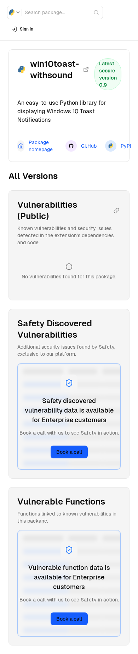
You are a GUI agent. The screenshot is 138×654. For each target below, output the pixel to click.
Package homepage (41, 146)
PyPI (126, 146)
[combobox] (14, 12)
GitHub (89, 146)
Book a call (69, 452)
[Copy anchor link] (116, 210)
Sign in (26, 29)
